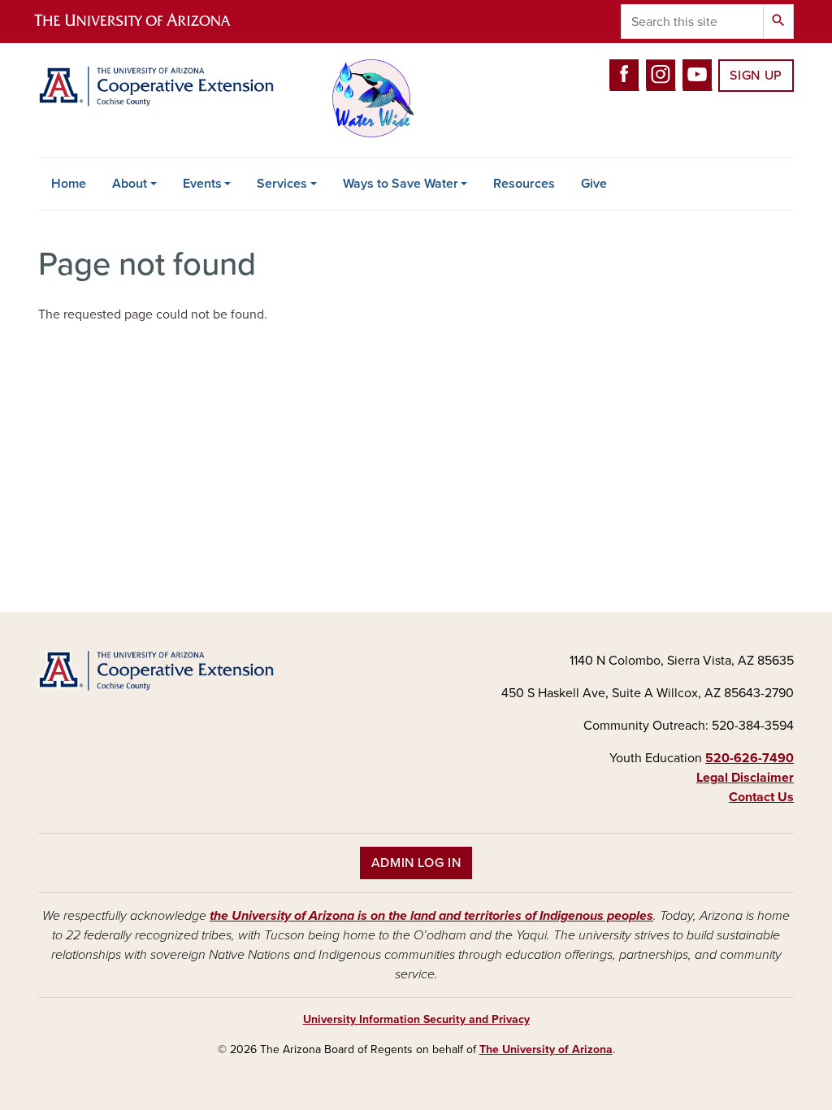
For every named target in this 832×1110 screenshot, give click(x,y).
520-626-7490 (749, 758)
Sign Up (756, 75)
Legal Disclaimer (745, 778)
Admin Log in (416, 863)
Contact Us (761, 797)
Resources (524, 184)
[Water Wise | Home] (156, 86)
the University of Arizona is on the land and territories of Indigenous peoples (431, 916)
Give (594, 184)
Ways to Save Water (400, 184)
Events (202, 184)
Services (282, 184)
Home (68, 184)
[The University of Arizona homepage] (146, 21)
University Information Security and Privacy (416, 1019)
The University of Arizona (546, 1049)
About (129, 184)
